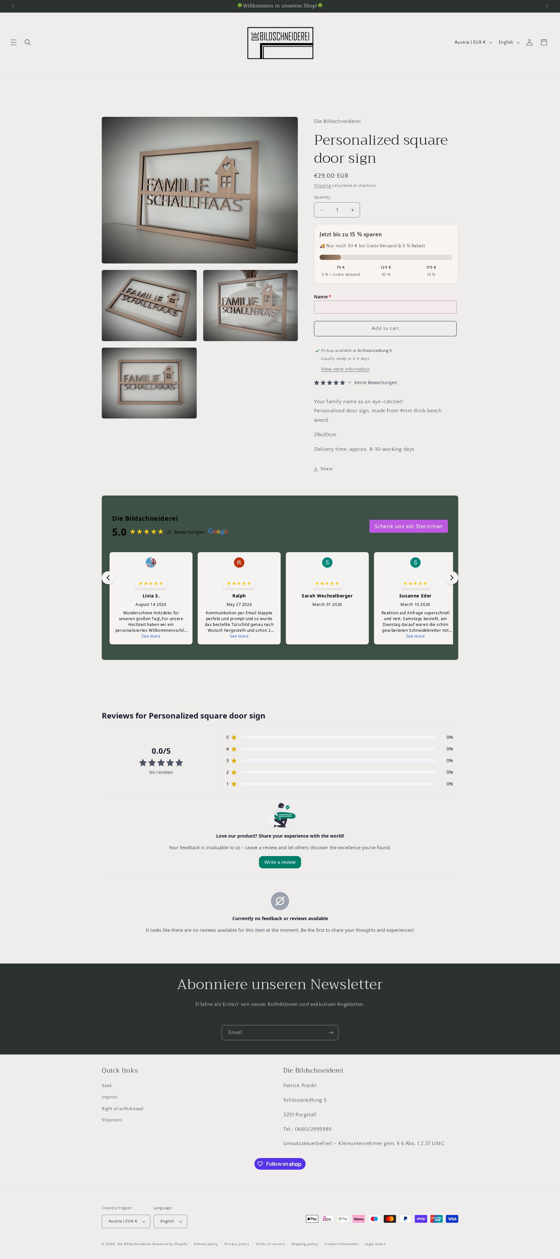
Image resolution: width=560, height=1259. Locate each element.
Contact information (341, 1244)
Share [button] (327, 469)
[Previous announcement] (13, 6)
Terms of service (270, 1244)
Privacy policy (237, 1244)
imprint (109, 1097)
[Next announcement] (547, 6)
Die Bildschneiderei (134, 1244)
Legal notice (375, 1244)
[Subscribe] (331, 1032)
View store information (345, 369)
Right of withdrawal (122, 1108)
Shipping (322, 186)
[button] (13, 42)
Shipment (112, 1120)
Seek (107, 1085)
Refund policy (206, 1244)
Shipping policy (304, 1244)
